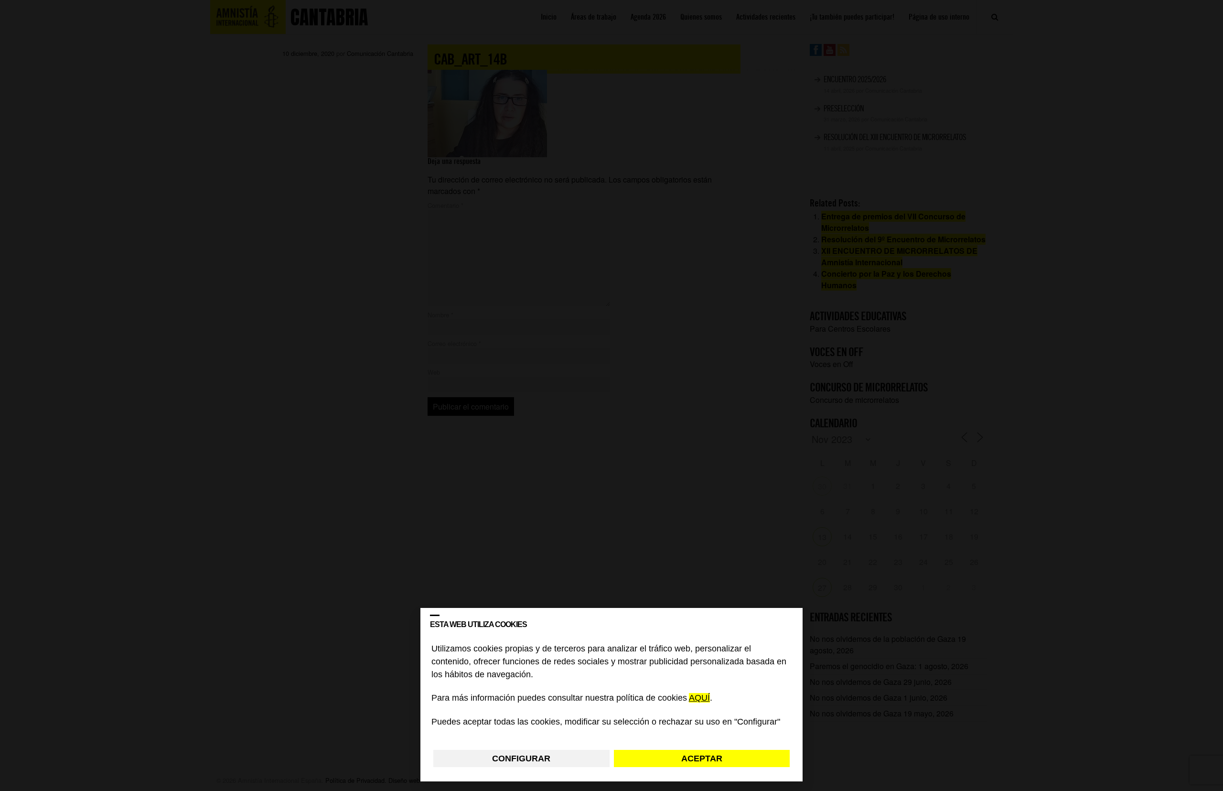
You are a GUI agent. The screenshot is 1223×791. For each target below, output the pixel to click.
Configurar (521, 758)
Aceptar (701, 758)
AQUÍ (699, 698)
